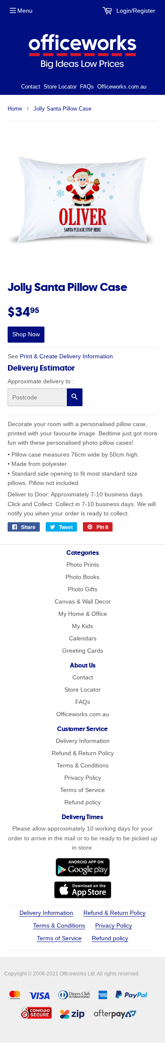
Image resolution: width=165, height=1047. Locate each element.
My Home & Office (82, 613)
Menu (25, 10)
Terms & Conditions (83, 765)
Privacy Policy (82, 777)
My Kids (82, 626)
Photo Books (82, 576)
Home (15, 108)
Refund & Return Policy (83, 753)
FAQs (87, 86)
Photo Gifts (82, 589)
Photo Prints (82, 564)
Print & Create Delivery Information (66, 356)
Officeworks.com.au (121, 86)
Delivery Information (83, 740)
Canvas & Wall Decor (83, 601)
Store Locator (60, 86)
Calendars (82, 638)
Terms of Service (82, 790)
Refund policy (82, 802)
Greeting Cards (82, 650)
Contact (30, 86)
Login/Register (135, 10)
